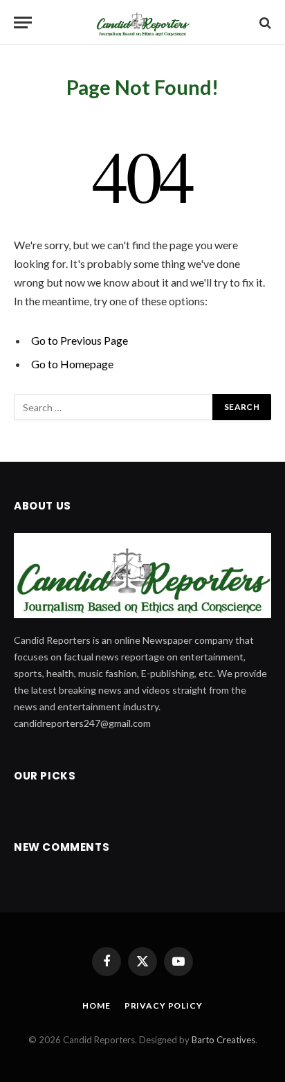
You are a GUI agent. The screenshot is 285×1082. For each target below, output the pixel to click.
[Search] (264, 22)
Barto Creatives (223, 1039)
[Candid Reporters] (142, 22)
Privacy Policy (164, 1005)
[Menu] (23, 22)
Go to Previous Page (79, 340)
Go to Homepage (72, 363)
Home (96, 1005)
